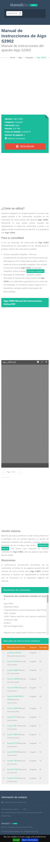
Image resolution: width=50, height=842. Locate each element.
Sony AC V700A (13, 687)
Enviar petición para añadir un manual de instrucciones (21, 812)
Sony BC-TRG (12, 761)
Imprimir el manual (16, 138)
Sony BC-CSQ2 (12, 769)
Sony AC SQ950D (13, 679)
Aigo (17, 125)
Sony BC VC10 (12, 743)
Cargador (19, 122)
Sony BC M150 (12, 752)
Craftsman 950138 (14, 653)
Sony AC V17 (12, 717)
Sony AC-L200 (12, 661)
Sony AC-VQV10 (13, 708)
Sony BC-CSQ (12, 778)
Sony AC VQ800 (13, 670)
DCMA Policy (6, 816)
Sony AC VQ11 (12, 726)
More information (30, 840)
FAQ (24, 809)
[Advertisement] (25, 85)
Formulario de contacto (10, 809)
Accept (16, 840)
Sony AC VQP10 (13, 734)
